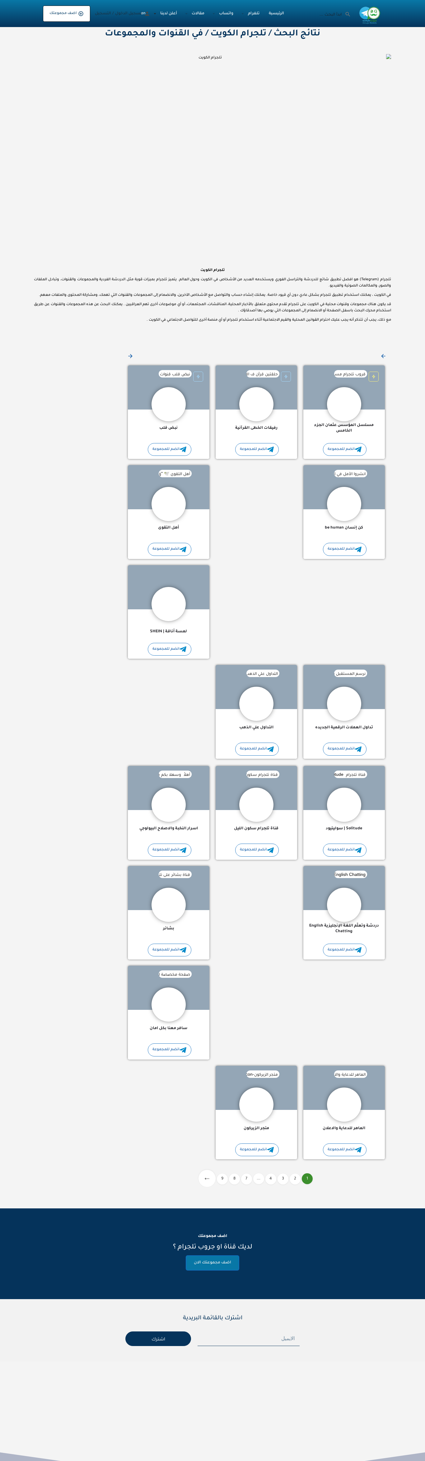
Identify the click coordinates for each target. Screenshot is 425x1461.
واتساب (226, 13)
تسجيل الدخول (128, 13)
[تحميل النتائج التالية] (129, 356)
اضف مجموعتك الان (212, 1263)
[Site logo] (369, 14)
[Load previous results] (382, 356)
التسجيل (103, 13)
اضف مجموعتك (63, 13)
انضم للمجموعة (341, 449)
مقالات (198, 13)
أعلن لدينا (168, 13)
